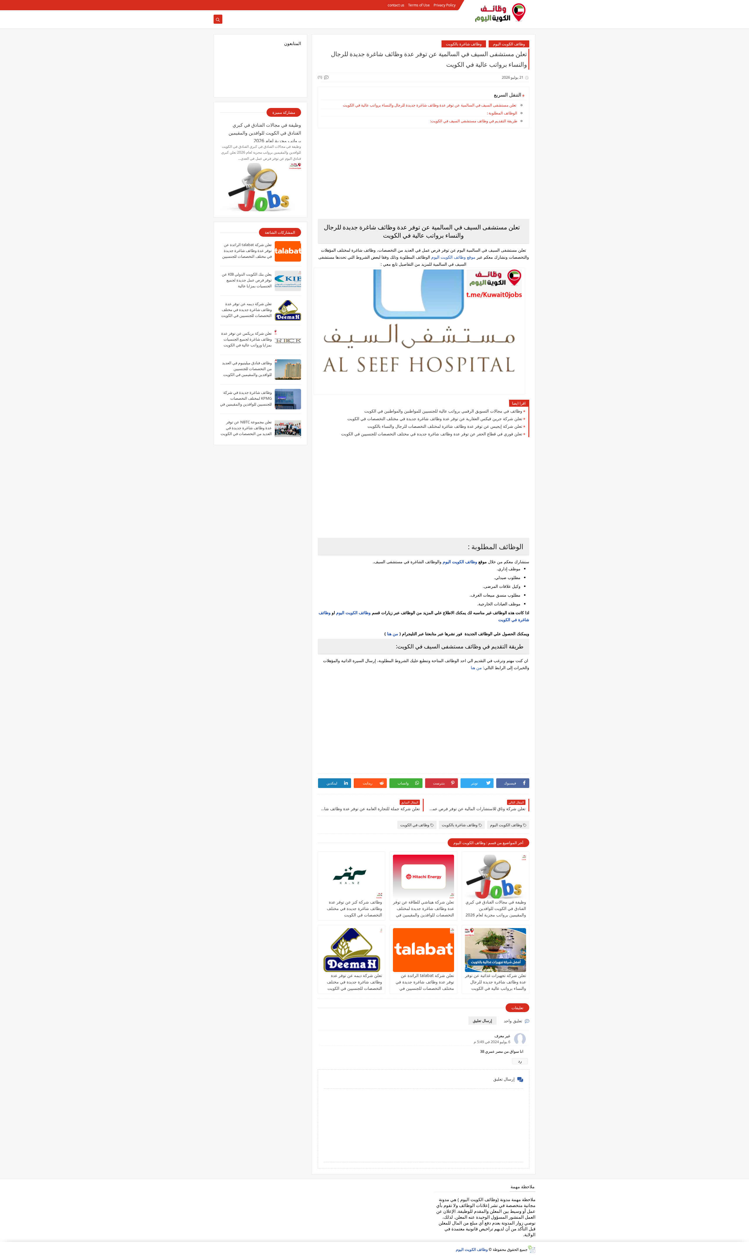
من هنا (392, 633)
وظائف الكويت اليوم (509, 44)
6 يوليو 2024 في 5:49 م (492, 1041)
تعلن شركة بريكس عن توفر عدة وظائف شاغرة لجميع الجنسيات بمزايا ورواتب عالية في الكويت (246, 339)
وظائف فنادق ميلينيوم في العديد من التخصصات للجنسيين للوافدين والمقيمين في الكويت (247, 368)
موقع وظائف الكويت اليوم (452, 257)
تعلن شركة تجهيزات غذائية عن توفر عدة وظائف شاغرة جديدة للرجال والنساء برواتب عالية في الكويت (495, 982)
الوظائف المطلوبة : (502, 113)
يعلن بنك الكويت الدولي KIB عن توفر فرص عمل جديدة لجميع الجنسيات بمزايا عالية (247, 280)
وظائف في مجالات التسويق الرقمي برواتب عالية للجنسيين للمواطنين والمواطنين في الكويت (443, 411)
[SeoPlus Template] (531, 1249)
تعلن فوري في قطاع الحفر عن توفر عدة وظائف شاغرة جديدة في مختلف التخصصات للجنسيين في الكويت (431, 434)
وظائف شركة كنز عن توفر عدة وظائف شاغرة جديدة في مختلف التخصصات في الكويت (354, 908)
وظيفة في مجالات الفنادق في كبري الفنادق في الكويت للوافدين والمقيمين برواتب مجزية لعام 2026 (495, 908)
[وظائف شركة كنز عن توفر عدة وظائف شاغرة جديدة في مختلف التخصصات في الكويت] (351, 877)
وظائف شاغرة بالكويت (464, 44)
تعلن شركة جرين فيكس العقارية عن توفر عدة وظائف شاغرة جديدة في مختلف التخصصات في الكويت (434, 418)
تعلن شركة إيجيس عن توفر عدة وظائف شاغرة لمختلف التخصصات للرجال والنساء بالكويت (444, 426)
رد (520, 1061)
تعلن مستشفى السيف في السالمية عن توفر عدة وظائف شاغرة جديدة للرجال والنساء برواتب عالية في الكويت (429, 105)
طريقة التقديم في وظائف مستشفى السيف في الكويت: (473, 120)
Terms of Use (419, 5)
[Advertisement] (423, 173)
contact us (396, 5)
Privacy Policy (445, 5)
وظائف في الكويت (414, 824)
